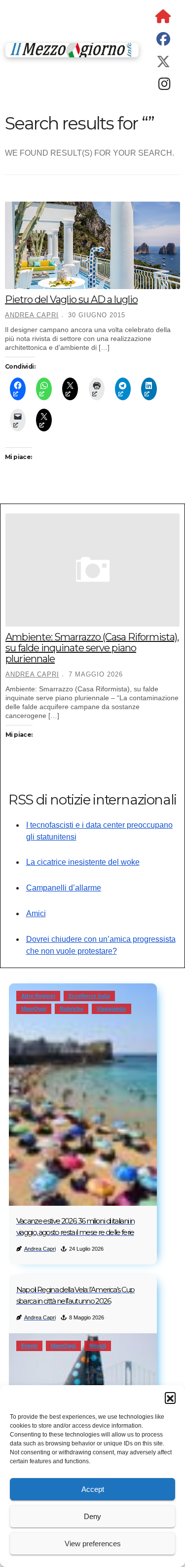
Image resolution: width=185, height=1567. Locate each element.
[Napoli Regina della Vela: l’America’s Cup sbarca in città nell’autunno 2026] (83, 1382)
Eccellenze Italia (89, 996)
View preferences (93, 1543)
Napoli (97, 1346)
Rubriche (71, 1009)
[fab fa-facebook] (163, 41)
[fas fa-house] (163, 18)
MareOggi (33, 1009)
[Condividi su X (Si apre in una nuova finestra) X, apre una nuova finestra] (70, 389)
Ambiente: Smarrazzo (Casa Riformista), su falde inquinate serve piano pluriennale (92, 648)
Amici (36, 913)
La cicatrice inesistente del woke (83, 862)
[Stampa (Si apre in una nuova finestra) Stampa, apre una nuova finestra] (97, 389)
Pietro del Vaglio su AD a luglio (71, 299)
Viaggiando (111, 1009)
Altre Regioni (38, 996)
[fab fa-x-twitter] (163, 64)
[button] (170, 1397)
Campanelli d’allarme (63, 888)
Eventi (29, 1346)
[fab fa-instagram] (164, 86)
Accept (92, 1489)
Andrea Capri (32, 315)
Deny (92, 1516)
